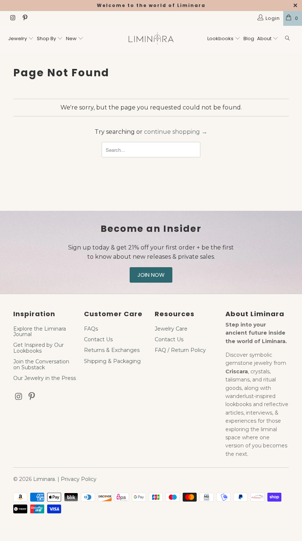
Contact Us (98, 339)
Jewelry (17, 38)
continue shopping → (175, 131)
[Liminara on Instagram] (12, 18)
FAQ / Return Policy (180, 350)
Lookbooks (221, 38)
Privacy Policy (78, 479)
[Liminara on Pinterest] (24, 18)
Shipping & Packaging (112, 361)
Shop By (46, 38)
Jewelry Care (171, 328)
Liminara (44, 479)
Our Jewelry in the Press (44, 378)
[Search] (287, 38)
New (71, 38)
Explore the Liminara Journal (39, 331)
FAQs (91, 328)
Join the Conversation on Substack (41, 364)
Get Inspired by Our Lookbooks (38, 348)
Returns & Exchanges (112, 350)
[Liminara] (151, 39)
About (265, 38)
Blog (248, 38)
